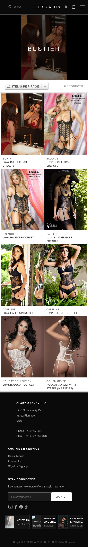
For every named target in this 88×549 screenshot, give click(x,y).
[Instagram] (11, 508)
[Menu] (83, 7)
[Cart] (74, 7)
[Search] (10, 7)
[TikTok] (26, 508)
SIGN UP (61, 496)
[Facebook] (16, 508)
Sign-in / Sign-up (18, 466)
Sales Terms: (16, 456)
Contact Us (14, 461)
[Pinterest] (21, 508)
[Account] (66, 7)
